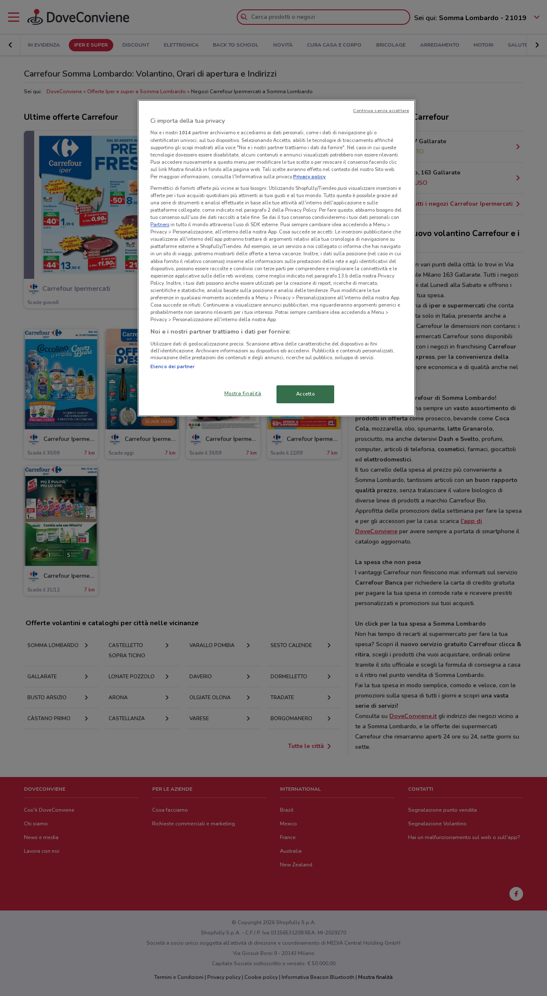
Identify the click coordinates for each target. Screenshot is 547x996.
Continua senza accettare (381, 110)
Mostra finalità (243, 393)
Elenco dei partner (172, 366)
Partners (159, 224)
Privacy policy (309, 176)
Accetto (305, 393)
